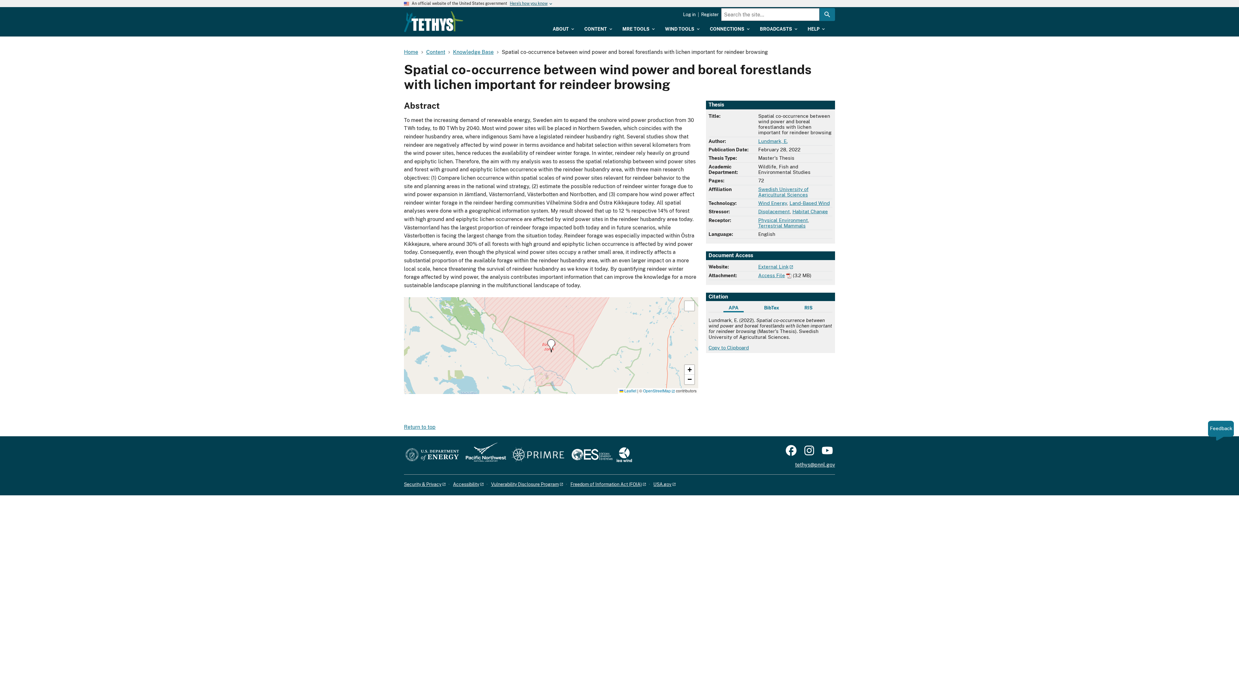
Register (710, 14)
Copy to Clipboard (729, 347)
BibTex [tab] (771, 307)
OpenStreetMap (657, 390)
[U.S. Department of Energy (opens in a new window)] (432, 455)
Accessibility (466, 484)
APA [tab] (734, 307)
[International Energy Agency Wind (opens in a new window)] (624, 455)
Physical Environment (783, 220)
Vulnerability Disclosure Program (525, 484)
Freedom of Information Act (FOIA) (606, 484)
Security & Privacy (422, 484)
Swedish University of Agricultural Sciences (783, 192)
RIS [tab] (808, 307)
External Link (773, 266)
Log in (689, 14)
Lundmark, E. (773, 141)
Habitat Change (810, 211)
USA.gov (662, 484)
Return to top (420, 427)
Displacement (774, 211)
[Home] (433, 21)
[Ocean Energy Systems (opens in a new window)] (592, 455)
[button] (551, 345)
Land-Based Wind (810, 203)
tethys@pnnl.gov (815, 465)
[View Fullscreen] (689, 306)
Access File (771, 275)
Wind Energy (772, 203)
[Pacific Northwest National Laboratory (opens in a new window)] (483, 455)
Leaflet (629, 390)
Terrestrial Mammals (782, 225)
